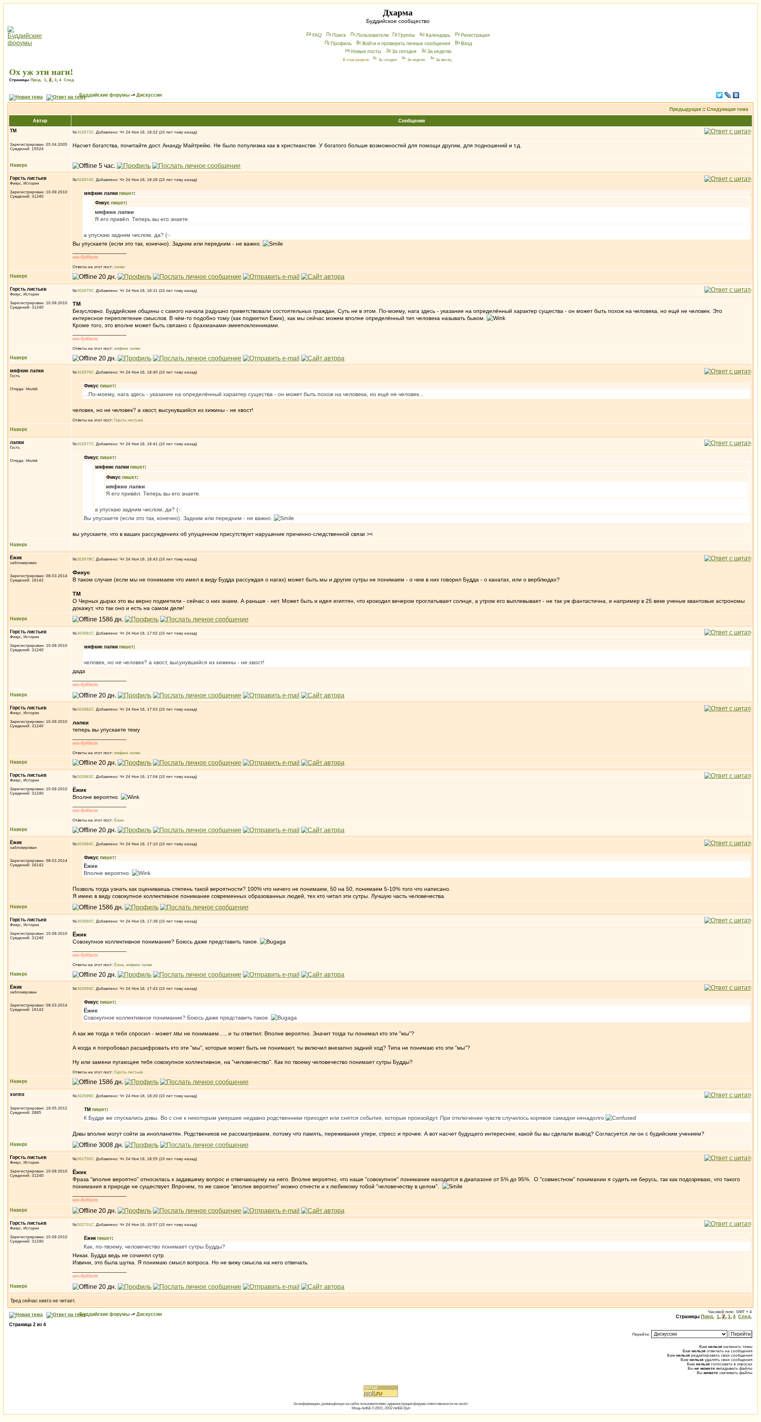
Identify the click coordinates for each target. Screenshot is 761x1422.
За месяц (443, 60)
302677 (84, 444)
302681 (84, 633)
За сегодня (404, 51)
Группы (406, 35)
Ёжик (119, 820)
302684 (84, 844)
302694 (84, 988)
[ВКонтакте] (736, 95)
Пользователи (372, 35)
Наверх (18, 165)
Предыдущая (685, 109)
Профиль (341, 43)
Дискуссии (149, 95)
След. (69, 80)
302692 (84, 921)
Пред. (36, 80)
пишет (126, 193)
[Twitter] (719, 95)
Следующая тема (727, 109)
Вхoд (466, 43)
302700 (84, 1159)
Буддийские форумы (104, 95)
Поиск (339, 35)
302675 (84, 290)
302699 (84, 1096)
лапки (119, 267)
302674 (84, 179)
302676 (84, 372)
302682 (84, 709)
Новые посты (366, 51)
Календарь (438, 35)
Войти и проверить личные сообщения (406, 43)
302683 (84, 776)
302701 (84, 1224)
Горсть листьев (128, 420)
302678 (84, 559)
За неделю (439, 51)
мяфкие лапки (127, 348)
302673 (84, 132)
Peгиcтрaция (475, 35)
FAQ (316, 35)
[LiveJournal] (728, 95)
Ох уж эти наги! (41, 72)
